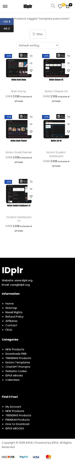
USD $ (8, 21)
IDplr (12, 270)
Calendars (12, 380)
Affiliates (11, 321)
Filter (39, 34)
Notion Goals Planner (19, 152)
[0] (60, 6)
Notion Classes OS (56, 91)
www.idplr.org (23, 280)
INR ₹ (9, 28)
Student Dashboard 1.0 (18, 219)
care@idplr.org (20, 285)
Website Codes (16, 371)
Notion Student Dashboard (56, 154)
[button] (31, 70)
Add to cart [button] (68, 55)
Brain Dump (18, 91)
